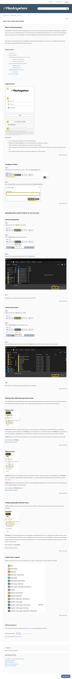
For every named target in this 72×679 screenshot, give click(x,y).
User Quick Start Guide (10, 660)
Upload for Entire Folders (18, 61)
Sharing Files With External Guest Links (18, 63)
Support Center (6, 15)
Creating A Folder (13, 55)
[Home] (15, 8)
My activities (51, 1)
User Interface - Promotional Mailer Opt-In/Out (14, 658)
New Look (19, 15)
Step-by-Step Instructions (11, 547)
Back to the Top (63, 154)
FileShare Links (16, 65)
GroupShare (15, 71)
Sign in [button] (66, 2)
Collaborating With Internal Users (16, 69)
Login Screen (12, 53)
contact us (29, 628)
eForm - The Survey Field (10, 665)
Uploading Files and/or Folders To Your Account (19, 57)
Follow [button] (67, 18)
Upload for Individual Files (18, 59)
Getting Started (13, 15)
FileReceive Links (17, 67)
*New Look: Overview (9, 662)
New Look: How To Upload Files (11, 664)
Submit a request (58, 1)
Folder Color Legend (13, 74)
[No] (20, 633)
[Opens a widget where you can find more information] (66, 676)
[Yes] (17, 633)
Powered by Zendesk (66, 674)
